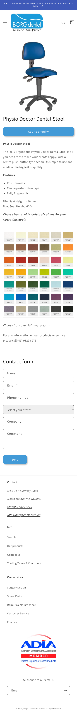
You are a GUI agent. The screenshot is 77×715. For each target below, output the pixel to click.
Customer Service (18, 613)
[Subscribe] (65, 690)
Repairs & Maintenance (21, 605)
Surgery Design (16, 587)
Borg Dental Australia (32, 709)
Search (11, 537)
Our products (15, 546)
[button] (5, 22)
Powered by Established (51, 709)
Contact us (13, 554)
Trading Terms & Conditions (24, 563)
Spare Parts (14, 596)
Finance (12, 622)
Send (14, 459)
